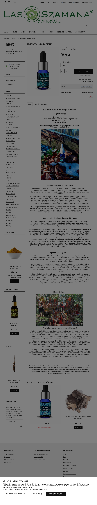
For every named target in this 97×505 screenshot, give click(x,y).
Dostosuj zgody (37, 494)
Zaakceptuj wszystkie (56, 494)
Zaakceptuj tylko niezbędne (15, 494)
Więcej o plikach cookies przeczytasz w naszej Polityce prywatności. (25, 489)
